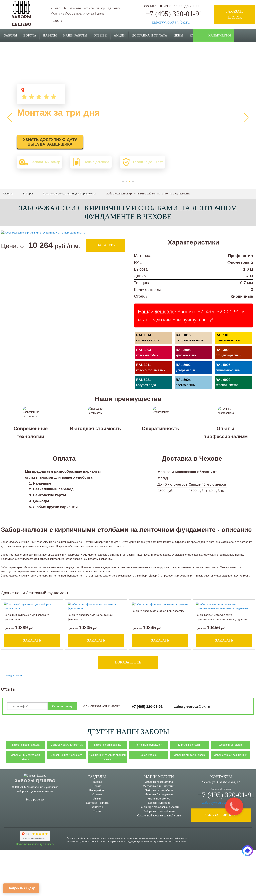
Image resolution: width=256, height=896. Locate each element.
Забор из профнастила (25, 744)
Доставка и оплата (97, 802)
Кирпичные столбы (189, 744)
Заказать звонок (234, 14)
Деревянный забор (230, 744)
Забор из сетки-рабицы (107, 744)
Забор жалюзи (148, 754)
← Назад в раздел (12, 675)
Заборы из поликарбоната (66, 754)
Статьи (97, 811)
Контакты (97, 806)
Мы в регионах (35, 799)
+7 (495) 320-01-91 (174, 14)
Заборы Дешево (35, 781)
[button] (123, 181)
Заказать (106, 245)
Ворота (29, 35)
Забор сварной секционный (230, 754)
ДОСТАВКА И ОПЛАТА (149, 35)
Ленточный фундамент (148, 744)
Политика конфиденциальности (35, 844)
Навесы (50, 35)
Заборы (10, 35)
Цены (178, 35)
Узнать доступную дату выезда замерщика (50, 141)
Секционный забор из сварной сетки (107, 757)
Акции (120, 35)
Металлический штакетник (66, 744)
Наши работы (75, 35)
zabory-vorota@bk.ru (171, 22)
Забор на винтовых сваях (189, 754)
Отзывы (100, 35)
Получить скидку (21, 888)
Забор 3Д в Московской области (25, 757)
